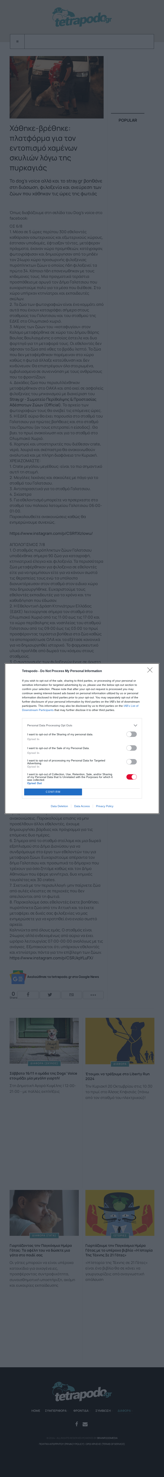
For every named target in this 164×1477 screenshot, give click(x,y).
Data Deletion (59, 806)
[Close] (151, 671)
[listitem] (82, 725)
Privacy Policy (104, 806)
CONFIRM (53, 791)
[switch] (131, 734)
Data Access (82, 806)
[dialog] (82, 738)
